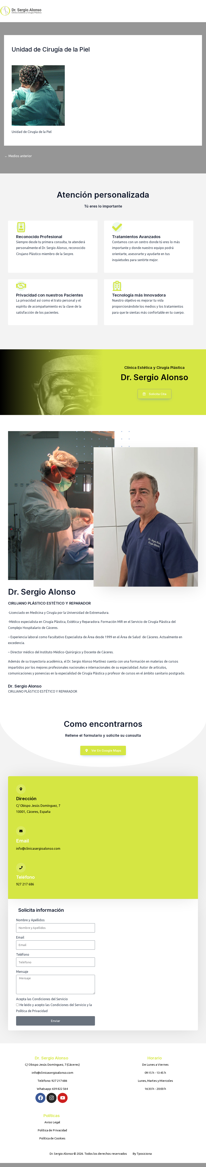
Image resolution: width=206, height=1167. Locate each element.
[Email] (21, 831)
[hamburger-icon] (170, 11)
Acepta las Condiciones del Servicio (42, 999)
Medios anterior (18, 156)
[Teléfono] (21, 867)
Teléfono (25, 877)
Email (22, 841)
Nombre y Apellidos (30, 920)
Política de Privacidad (64, 1011)
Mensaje (22, 971)
